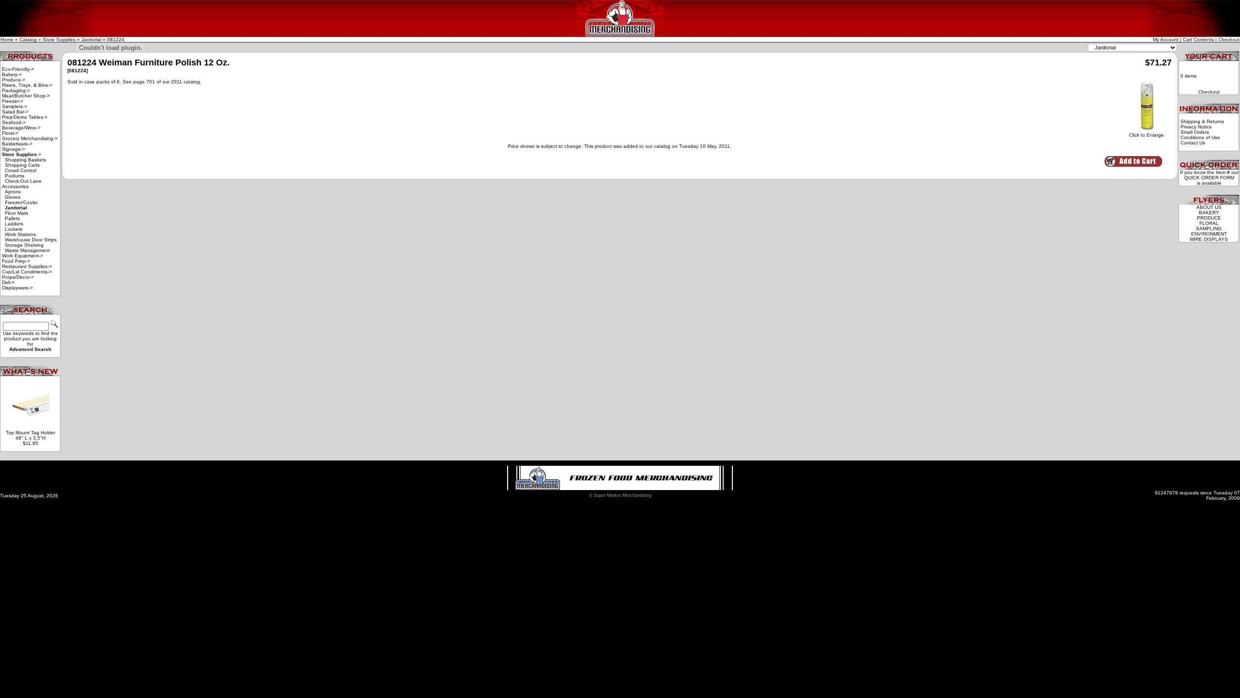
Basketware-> (17, 143)
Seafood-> (14, 122)
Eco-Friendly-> (18, 69)
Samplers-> (14, 106)
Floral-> (10, 133)
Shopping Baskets (25, 159)
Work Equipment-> (22, 255)
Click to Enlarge (1146, 135)
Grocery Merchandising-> (30, 138)
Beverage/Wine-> (21, 127)
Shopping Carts (22, 165)
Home (7, 39)
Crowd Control (20, 170)
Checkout (1229, 39)
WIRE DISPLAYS (1209, 239)
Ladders (14, 223)
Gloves (12, 197)
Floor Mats (16, 213)
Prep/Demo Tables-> (24, 117)
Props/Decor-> (18, 277)
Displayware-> (17, 287)
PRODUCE (1209, 218)
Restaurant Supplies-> (27, 266)
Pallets (12, 218)
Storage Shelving (24, 245)
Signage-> (13, 149)
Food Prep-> (16, 261)
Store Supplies (59, 39)
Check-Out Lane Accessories (22, 183)
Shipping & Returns (1202, 121)
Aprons (13, 191)
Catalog (28, 39)
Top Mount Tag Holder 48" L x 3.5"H (30, 435)
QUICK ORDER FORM (1209, 177)
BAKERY (1209, 212)
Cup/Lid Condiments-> (27, 271)
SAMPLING (1209, 228)
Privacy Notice (1196, 126)
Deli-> (8, 282)
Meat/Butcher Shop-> (26, 95)
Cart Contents (1198, 39)
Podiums (14, 175)
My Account (1165, 39)
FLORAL (1209, 223)
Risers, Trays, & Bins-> (27, 85)
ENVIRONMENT (1209, 234)
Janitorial (91, 39)
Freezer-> (12, 101)
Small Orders (1194, 132)
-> (21, 154)
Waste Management (27, 250)
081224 (115, 39)
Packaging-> (16, 90)
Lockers (13, 229)
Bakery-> (12, 74)
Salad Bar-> (15, 111)
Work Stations (20, 234)
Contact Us (1192, 142)
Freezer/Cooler (21, 202)
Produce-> (13, 79)
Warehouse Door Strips (31, 239)
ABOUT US (1209, 207)
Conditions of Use (1200, 137)
